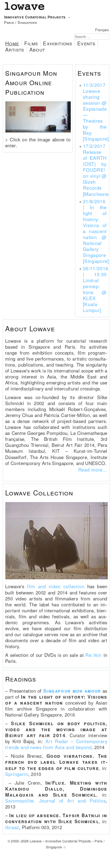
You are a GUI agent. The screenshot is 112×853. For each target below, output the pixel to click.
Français (102, 29)
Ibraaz (12, 827)
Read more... (92, 469)
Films (31, 43)
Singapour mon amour (72, 691)
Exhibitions (57, 43)
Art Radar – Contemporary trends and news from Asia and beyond (56, 744)
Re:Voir (93, 655)
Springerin (16, 774)
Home (12, 43)
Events (86, 43)
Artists (14, 49)
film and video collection (56, 586)
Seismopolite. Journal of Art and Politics (55, 800)
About (37, 49)
